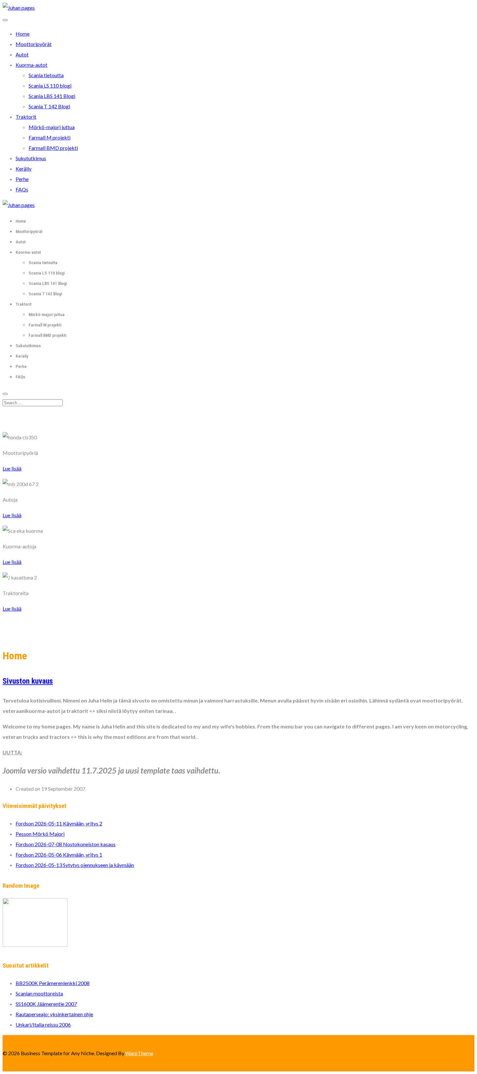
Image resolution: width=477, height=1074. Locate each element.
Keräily (23, 168)
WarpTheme (139, 1053)
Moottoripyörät (34, 44)
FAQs (22, 189)
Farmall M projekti (49, 137)
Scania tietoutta (46, 75)
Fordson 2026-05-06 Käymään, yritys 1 (59, 854)
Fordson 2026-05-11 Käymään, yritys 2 (59, 823)
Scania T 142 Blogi (49, 106)
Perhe (22, 179)
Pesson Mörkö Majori (40, 834)
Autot (22, 54)
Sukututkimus (31, 158)
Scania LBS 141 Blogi (52, 96)
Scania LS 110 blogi (50, 85)
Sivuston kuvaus (28, 681)
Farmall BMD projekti (53, 148)
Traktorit (26, 117)
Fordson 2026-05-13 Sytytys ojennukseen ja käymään (75, 865)
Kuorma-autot (31, 65)
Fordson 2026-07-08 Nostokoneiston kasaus (66, 844)
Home (23, 34)
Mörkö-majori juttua (52, 127)
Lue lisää (12, 468)
